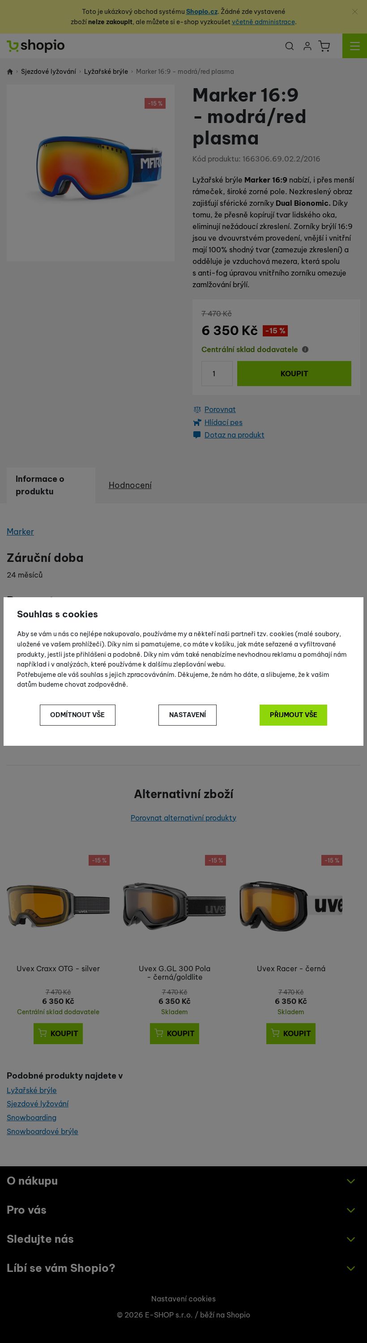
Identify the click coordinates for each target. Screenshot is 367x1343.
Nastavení (187, 715)
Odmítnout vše (77, 715)
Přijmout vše (293, 715)
